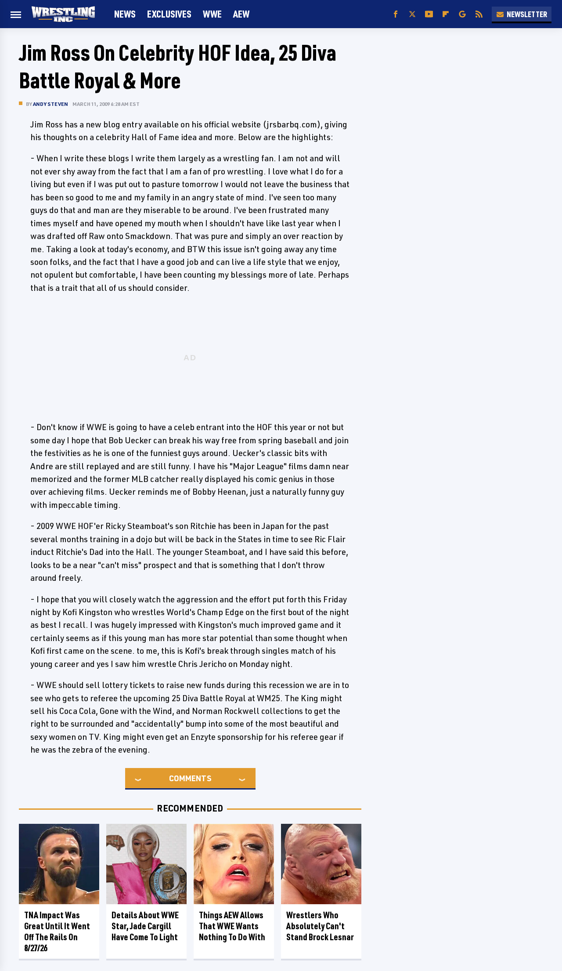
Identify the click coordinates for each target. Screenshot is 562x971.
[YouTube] (429, 14)
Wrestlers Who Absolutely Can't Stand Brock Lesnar (320, 925)
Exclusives (169, 14)
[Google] (462, 14)
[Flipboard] (446, 14)
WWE (212, 14)
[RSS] (479, 14)
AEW (241, 14)
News (125, 14)
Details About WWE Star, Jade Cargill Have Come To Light (145, 925)
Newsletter (527, 14)
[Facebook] (396, 14)
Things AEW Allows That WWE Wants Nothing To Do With (232, 925)
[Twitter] (412, 14)
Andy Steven (50, 104)
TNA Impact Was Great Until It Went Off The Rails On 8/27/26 (57, 931)
